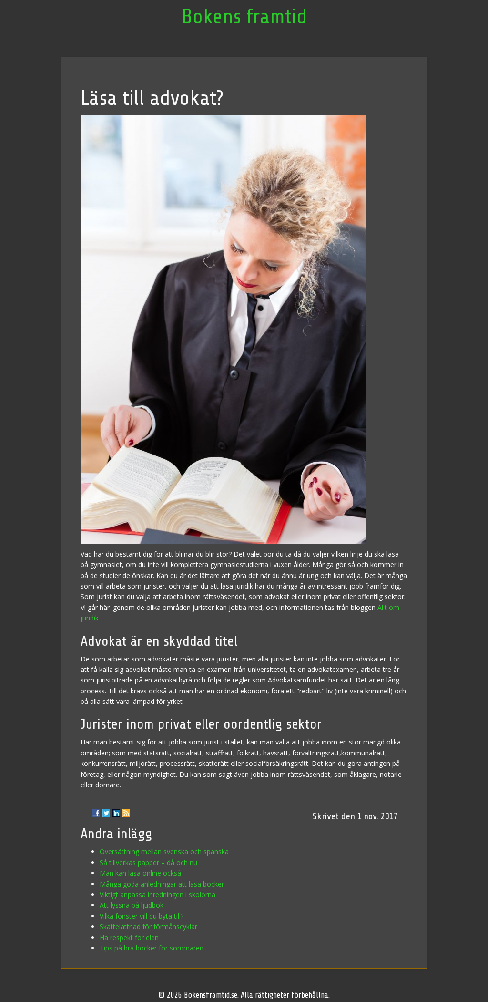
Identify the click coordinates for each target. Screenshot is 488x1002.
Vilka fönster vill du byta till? (141, 915)
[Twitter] (106, 813)
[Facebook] (96, 813)
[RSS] (126, 813)
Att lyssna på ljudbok (131, 904)
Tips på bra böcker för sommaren (151, 947)
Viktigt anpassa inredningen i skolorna (157, 894)
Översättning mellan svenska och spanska (164, 851)
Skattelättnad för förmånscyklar (148, 926)
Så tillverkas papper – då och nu (148, 862)
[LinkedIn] (116, 813)
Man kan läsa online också (140, 873)
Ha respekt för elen (129, 937)
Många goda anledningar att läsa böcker (162, 883)
